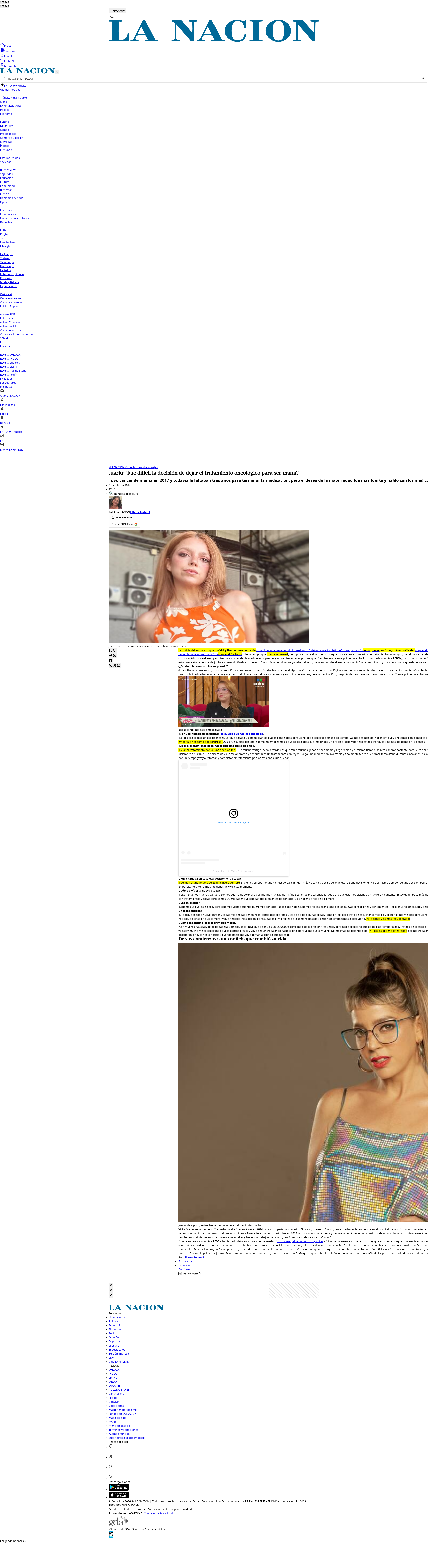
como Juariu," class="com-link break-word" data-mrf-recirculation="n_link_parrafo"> (318, 650)
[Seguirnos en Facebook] (111, 1447)
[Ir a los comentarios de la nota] (115, 650)
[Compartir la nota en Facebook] (111, 665)
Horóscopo (7, 266)
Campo (4, 130)
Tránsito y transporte (13, 97)
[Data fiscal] (111, 1537)
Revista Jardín (8, 374)
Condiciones (151, 1513)
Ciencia (4, 194)
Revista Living (8, 366)
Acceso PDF (7, 314)
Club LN (9, 61)
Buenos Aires (8, 170)
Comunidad (7, 186)
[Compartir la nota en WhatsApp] (115, 655)
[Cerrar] (57, 72)
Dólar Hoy (6, 126)
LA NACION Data (10, 106)
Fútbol (4, 230)
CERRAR (4, 2)
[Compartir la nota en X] (115, 665)
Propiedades (8, 134)
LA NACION (116, 467)
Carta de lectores (11, 330)
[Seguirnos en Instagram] (111, 1467)
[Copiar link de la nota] (111, 660)
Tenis (3, 238)
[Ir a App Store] (119, 1497)
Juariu (186, 1265)
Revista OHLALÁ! (10, 354)
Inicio (7, 46)
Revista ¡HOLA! (9, 358)
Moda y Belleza (9, 282)
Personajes (150, 467)
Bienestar (6, 190)
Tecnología (7, 262)
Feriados (5, 270)
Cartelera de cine (10, 298)
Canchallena (7, 242)
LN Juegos (6, 254)
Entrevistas (185, 1261)
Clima (3, 102)
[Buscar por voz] (423, 78)
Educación (6, 178)
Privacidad (166, 1513)
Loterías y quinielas (12, 274)
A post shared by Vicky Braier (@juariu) (233, 871)
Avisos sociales (9, 326)
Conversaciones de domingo (18, 334)
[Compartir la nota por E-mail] (119, 665)
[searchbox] (212, 79)
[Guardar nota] (111, 650)
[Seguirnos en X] (111, 1457)
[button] (214, 260)
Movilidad (6, 142)
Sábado (5, 338)
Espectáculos (133, 467)
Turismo (5, 258)
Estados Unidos (10, 158)
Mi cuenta (10, 66)
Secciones (10, 51)
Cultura (4, 182)
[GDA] (118, 1525)
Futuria (4, 122)
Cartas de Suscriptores (14, 218)
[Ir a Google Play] (119, 1489)
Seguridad (6, 174)
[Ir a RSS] (111, 1478)
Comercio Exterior (11, 138)
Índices (4, 146)
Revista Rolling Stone (13, 370)
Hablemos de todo (11, 198)
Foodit (8, 56)
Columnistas (8, 214)
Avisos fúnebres (10, 322)
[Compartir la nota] (111, 655)
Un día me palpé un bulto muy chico (300, 1241)
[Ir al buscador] (112, 16)
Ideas (3, 342)
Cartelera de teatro (12, 302)
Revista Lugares (10, 362)
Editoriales (6, 210)
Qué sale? (6, 294)
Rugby (4, 234)
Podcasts (6, 278)
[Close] (111, 1285)
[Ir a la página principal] (214, 41)
